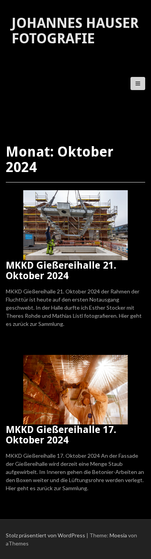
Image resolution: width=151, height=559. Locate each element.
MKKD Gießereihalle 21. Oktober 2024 (61, 271)
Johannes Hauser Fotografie (75, 31)
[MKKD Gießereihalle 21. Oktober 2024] (75, 224)
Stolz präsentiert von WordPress (45, 535)
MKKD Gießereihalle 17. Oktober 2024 (61, 435)
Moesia (118, 535)
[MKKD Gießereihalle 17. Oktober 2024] (75, 388)
